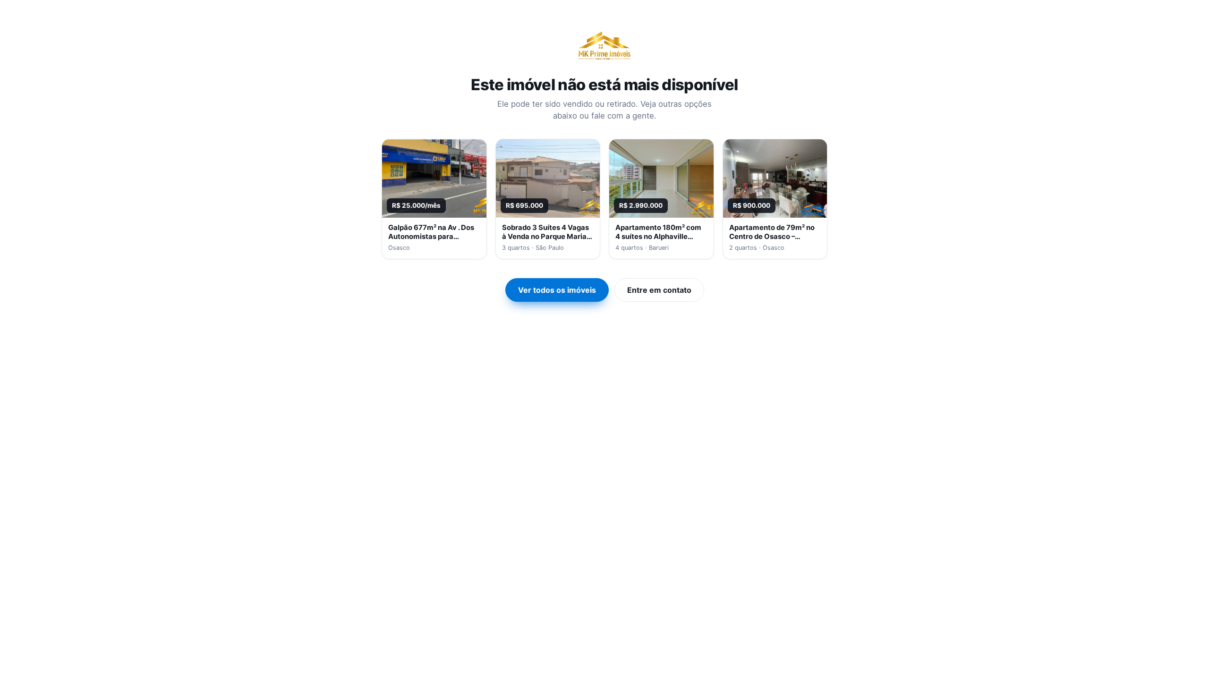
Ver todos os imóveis (557, 290)
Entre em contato (659, 290)
